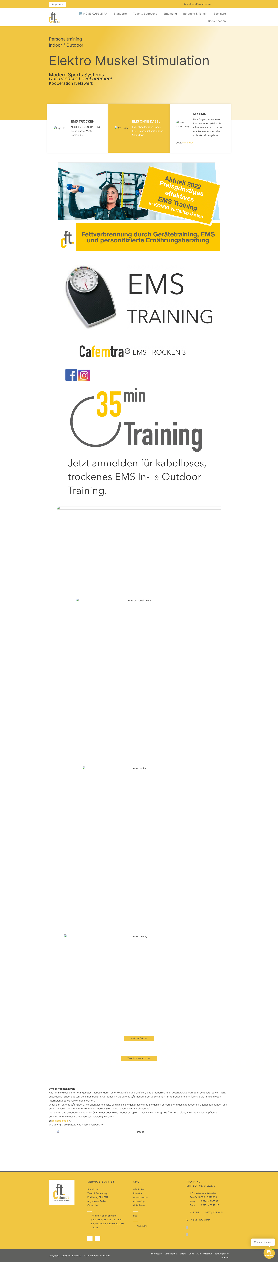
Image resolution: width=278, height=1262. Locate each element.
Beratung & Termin (195, 13)
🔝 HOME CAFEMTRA (93, 13)
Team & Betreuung (145, 13)
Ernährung (170, 13)
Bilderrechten (60, 1120)
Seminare (220, 13)
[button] (197, 4)
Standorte (120, 13)
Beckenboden (217, 21)
